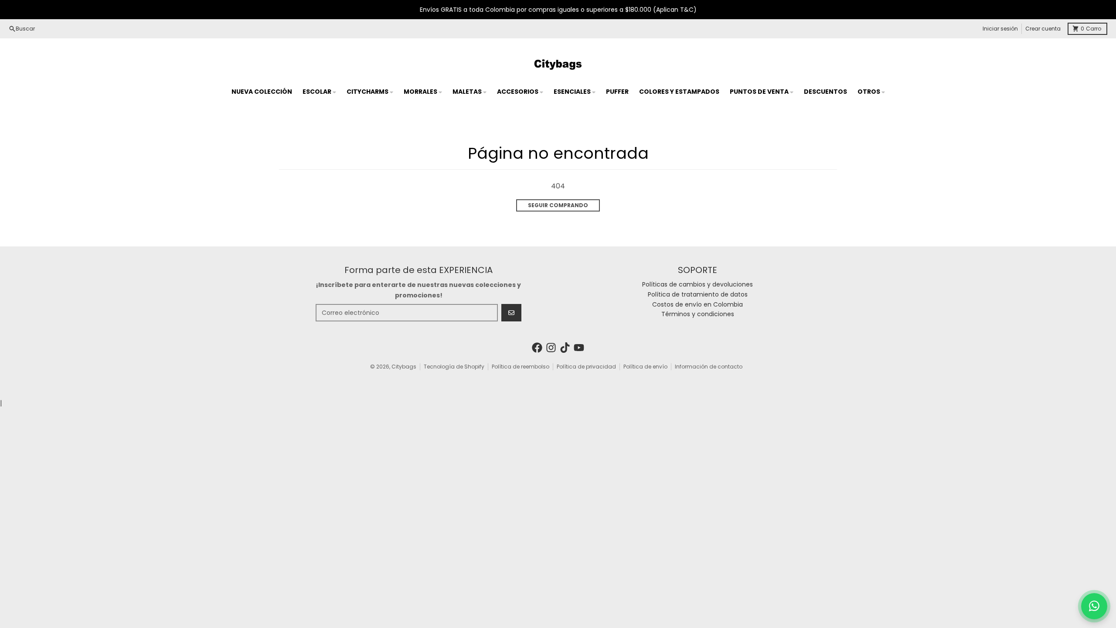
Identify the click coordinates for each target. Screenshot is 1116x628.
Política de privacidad (586, 366)
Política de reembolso (520, 366)
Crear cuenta (1043, 28)
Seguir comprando (558, 205)
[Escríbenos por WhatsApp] (1094, 606)
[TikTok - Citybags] (565, 347)
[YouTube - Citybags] (579, 347)
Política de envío (645, 366)
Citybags (403, 366)
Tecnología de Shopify (454, 366)
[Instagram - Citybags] (551, 347)
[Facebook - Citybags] (537, 347)
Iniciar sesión (1000, 28)
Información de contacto (708, 366)
